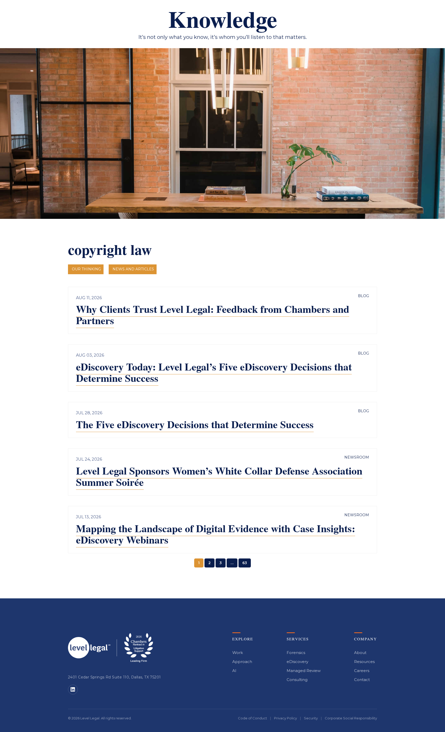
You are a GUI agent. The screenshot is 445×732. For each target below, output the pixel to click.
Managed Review (304, 670)
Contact (362, 679)
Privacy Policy (285, 718)
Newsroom (356, 457)
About (360, 652)
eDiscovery (297, 661)
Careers (361, 670)
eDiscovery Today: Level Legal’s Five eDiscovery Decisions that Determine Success (214, 372)
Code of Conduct (252, 718)
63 (244, 563)
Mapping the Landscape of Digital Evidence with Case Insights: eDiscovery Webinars (215, 534)
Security (311, 718)
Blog (363, 296)
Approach (242, 661)
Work (237, 652)
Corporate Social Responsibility (351, 718)
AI (234, 670)
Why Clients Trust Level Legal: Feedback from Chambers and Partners (212, 314)
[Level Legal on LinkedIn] (73, 689)
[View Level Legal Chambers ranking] (138, 647)
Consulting (297, 679)
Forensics (296, 652)
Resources (364, 661)
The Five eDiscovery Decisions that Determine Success (195, 424)
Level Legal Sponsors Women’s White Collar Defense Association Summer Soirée (219, 476)
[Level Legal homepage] (89, 647)
